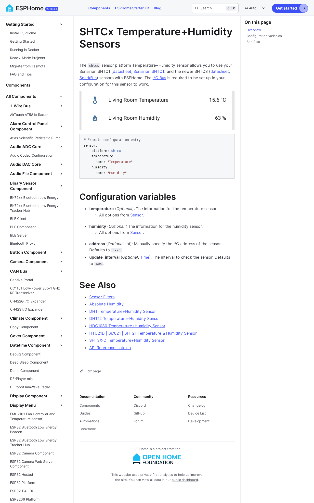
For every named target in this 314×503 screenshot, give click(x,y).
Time (144, 257)
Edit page (93, 371)
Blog (157, 8)
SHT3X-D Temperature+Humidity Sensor (127, 340)
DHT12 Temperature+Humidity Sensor (124, 318)
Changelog (197, 405)
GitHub (139, 413)
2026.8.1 (51, 8)
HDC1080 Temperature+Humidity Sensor (127, 325)
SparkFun (88, 77)
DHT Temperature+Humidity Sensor (122, 311)
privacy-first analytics (156, 475)
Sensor (136, 215)
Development (198, 421)
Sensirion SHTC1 (148, 71)
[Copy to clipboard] (228, 140)
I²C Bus (159, 77)
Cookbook (87, 429)
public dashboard (185, 480)
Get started (286, 8)
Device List (197, 413)
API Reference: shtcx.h (110, 347)
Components (99, 8)
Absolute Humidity (106, 304)
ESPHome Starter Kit (132, 8)
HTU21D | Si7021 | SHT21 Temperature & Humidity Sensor (143, 333)
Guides (85, 413)
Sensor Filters (102, 296)
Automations (89, 421)
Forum (139, 421)
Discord (140, 405)
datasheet (122, 71)
